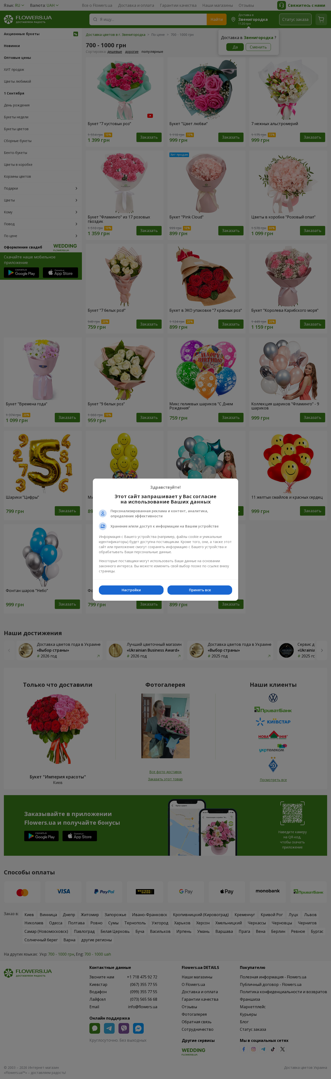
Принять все (200, 590)
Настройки (131, 590)
